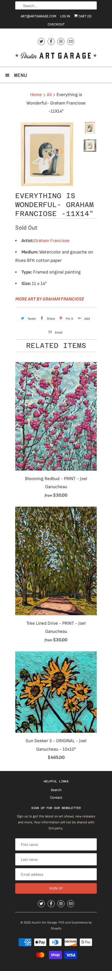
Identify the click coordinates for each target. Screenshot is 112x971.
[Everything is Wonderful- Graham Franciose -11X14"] (47, 154)
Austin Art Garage (44, 923)
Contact (56, 797)
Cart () (84, 16)
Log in (65, 16)
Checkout (56, 24)
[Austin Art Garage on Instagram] (60, 41)
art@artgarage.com (38, 16)
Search (56, 790)
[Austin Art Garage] (56, 56)
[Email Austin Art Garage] (70, 41)
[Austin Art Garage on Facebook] (51, 41)
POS (61, 923)
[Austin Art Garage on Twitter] (41, 41)
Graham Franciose (52, 240)
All (49, 94)
